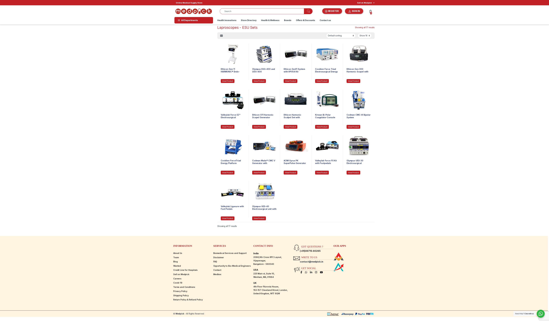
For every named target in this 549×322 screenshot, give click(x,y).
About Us (177, 253)
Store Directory (248, 20)
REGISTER (333, 11)
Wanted (177, 266)
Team (176, 257)
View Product (227, 81)
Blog (175, 261)
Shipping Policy (181, 295)
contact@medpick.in (311, 261)
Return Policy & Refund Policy (188, 299)
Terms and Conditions (184, 287)
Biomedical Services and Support (230, 253)
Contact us (325, 20)
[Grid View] (221, 36)
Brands (287, 20)
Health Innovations (226, 20)
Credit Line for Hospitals (185, 270)
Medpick (180, 313)
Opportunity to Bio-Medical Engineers (232, 266)
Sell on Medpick (364, 3)
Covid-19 (177, 283)
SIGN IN (355, 11)
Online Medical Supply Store (189, 3)
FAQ (215, 261)
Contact (217, 270)
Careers (177, 278)
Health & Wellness (270, 20)
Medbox (217, 274)
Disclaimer (218, 257)
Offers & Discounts (305, 20)
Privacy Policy (180, 291)
